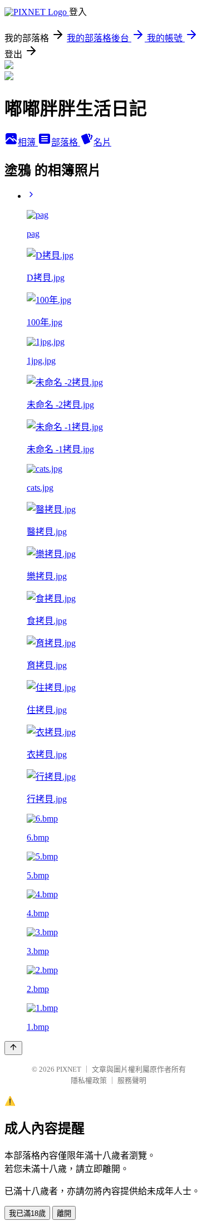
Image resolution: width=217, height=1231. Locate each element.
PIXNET (68, 1069)
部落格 (65, 142)
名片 (102, 142)
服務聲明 (131, 1080)
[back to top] (13, 1048)
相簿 (28, 142)
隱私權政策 (89, 1080)
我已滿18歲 (27, 1213)
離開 (64, 1213)
